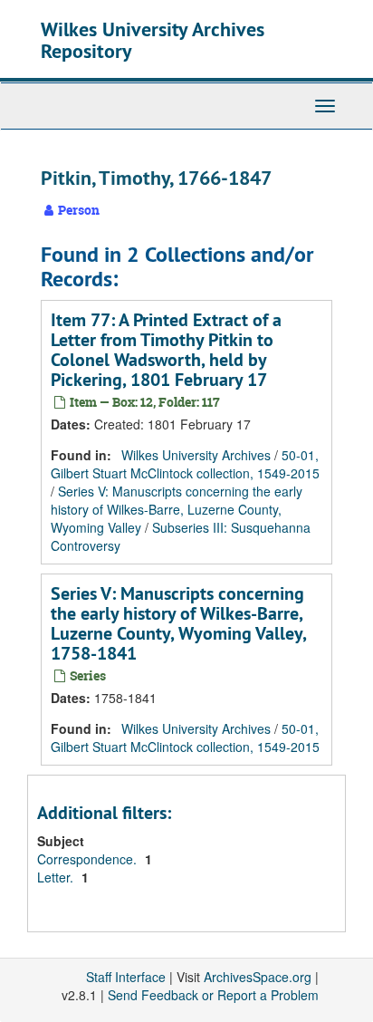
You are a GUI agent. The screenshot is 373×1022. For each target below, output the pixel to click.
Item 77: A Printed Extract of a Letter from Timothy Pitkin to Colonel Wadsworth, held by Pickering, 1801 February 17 (166, 349)
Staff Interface (126, 977)
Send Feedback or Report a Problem (213, 995)
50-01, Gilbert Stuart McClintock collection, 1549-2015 (185, 464)
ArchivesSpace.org (257, 977)
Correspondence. (88, 859)
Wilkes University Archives (196, 455)
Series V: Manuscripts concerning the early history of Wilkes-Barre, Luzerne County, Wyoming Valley (176, 509)
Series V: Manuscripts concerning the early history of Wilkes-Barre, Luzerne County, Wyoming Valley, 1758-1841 (178, 623)
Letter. (57, 877)
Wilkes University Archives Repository (152, 39)
